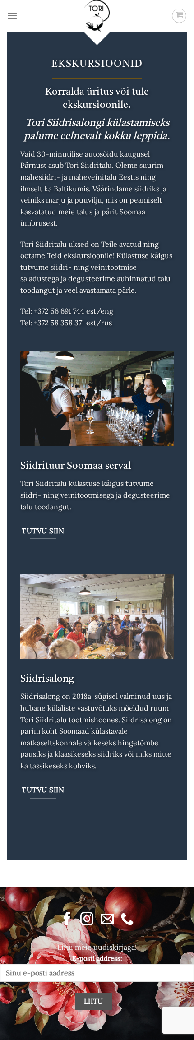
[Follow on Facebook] (67, 919)
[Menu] (12, 16)
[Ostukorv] (179, 16)
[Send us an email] (106, 919)
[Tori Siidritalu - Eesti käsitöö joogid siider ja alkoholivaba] (97, 16)
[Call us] (126, 919)
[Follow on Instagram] (86, 919)
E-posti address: (97, 958)
